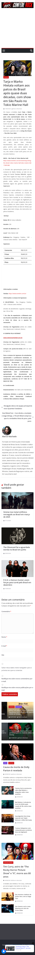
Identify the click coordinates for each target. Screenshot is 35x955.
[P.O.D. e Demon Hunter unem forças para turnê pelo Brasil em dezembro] (17, 561)
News (5, 763)
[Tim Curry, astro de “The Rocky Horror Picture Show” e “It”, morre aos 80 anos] (17, 851)
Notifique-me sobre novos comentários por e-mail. (16, 680)
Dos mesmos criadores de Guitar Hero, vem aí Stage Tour (23, 896)
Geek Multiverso (8, 862)
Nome (4, 637)
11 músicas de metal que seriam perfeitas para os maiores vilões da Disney (15, 733)
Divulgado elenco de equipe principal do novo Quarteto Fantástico (18, 407)
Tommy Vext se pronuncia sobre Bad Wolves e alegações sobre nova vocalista (23, 791)
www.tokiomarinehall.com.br (12, 338)
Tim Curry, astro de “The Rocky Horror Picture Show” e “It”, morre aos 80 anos (17, 871)
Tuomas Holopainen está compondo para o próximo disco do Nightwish (23, 830)
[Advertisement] (17, 29)
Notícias (11, 763)
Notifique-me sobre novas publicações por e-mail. (17, 688)
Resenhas (13, 707)
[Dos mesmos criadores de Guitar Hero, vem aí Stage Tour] (7, 897)
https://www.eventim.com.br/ (17, 293)
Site (2, 655)
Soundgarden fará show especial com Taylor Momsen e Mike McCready (23, 818)
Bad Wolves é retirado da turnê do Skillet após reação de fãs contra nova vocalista (23, 805)
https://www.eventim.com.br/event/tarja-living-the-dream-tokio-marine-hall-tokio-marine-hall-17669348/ (17, 163)
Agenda (6, 77)
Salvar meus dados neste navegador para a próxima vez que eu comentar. (16, 669)
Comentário (6, 611)
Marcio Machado (17, 109)
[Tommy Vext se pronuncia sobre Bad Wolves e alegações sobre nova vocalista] (7, 792)
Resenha (6, 707)
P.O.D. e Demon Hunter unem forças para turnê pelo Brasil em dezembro (17, 582)
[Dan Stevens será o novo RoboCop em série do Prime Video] (7, 909)
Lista (5, 727)
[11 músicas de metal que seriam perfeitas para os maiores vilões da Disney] (17, 724)
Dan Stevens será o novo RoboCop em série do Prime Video (22, 908)
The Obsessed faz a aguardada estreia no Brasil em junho (16, 548)
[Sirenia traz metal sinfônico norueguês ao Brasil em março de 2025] (17, 494)
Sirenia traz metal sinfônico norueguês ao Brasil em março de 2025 (16, 514)
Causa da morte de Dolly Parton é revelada (16, 768)
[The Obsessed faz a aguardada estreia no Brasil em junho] (17, 529)
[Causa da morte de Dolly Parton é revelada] (17, 751)
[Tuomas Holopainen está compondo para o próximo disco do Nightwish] (7, 831)
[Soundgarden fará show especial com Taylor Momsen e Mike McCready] (7, 819)
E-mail (4, 646)
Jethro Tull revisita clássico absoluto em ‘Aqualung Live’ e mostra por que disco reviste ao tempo (17, 712)
